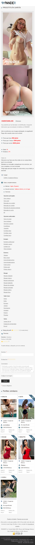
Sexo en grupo (7, 219)
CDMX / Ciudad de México (11, 177)
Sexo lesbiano (7, 221)
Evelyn (4, 396)
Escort (5, 326)
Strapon (6, 255)
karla (4, 477)
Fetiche (6, 312)
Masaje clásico (8, 278)
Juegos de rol (7, 321)
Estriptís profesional (9, 242)
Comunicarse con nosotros (26, 539)
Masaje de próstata (9, 285)
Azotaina (6, 310)
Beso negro (7, 257)
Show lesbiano (7, 249)
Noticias (20, 542)
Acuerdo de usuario (28, 542)
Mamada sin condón (9, 205)
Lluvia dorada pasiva (9, 262)
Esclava (6, 303)
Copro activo (7, 264)
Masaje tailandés (8, 283)
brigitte (22, 437)
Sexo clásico (7, 198)
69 (4, 212)
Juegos (6, 305)
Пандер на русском (22, 519)
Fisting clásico (7, 269)
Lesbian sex (7, 246)
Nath (21, 396)
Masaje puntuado (8, 287)
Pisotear (6, 315)
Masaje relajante (8, 275)
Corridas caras (8, 233)
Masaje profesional (9, 280)
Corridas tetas (7, 230)
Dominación (7, 308)
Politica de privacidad (17, 541)
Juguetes (6, 228)
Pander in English (11, 519)
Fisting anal (7, 267)
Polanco (23, 465)
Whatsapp (18, 121)
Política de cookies (28, 541)
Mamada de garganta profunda (12, 208)
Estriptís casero (8, 244)
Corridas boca (7, 235)
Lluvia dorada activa (9, 260)
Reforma (5, 465)
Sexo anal (6, 201)
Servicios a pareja (8, 223)
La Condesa (6, 425)
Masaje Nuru (7, 292)
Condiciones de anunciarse (11, 539)
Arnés (5, 298)
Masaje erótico (7, 290)
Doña (5, 301)
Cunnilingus (7, 226)
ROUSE (4, 437)
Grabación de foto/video (10, 324)
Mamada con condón (9, 203)
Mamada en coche (9, 210)
